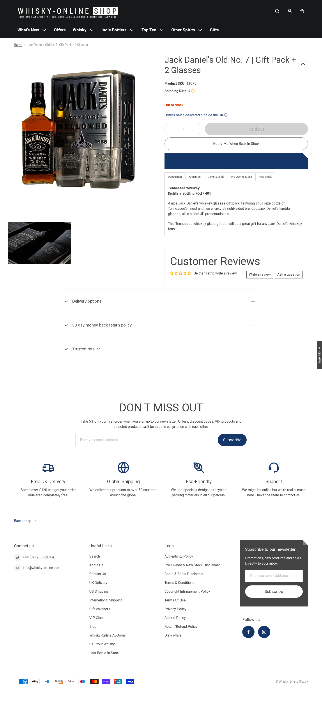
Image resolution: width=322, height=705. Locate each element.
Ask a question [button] (288, 274)
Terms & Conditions (180, 583)
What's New (28, 29)
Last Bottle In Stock (104, 653)
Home (18, 45)
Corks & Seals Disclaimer (184, 574)
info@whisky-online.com (41, 568)
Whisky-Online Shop (292, 681)
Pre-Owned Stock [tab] (241, 176)
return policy (110, 336)
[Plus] (195, 129)
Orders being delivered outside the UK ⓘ (196, 115)
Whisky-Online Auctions (107, 635)
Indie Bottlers (114, 29)
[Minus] (171, 129)
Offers (60, 29)
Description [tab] (175, 176)
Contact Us (97, 574)
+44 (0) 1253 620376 (39, 557)
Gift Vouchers (99, 609)
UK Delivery (98, 583)
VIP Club (96, 618)
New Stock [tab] (265, 176)
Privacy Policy (175, 609)
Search (94, 556)
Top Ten (149, 29)
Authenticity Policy (179, 556)
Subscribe (232, 439)
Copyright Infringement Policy (187, 591)
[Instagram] (264, 632)
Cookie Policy (175, 618)
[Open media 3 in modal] (39, 243)
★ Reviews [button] (320, 355)
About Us (96, 565)
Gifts (214, 29)
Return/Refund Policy (181, 626)
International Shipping (105, 600)
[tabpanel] (236, 208)
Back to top (22, 521)
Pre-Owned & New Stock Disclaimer (192, 565)
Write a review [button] (260, 274)
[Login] (289, 11)
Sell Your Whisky (102, 644)
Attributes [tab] (195, 176)
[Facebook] (248, 632)
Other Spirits (183, 29)
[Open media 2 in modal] (79, 129)
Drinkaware (173, 635)
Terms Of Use (175, 600)
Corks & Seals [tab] (216, 176)
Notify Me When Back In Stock (236, 144)
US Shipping (98, 591)
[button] (277, 11)
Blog (92, 626)
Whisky (80, 29)
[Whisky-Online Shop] (68, 11)
